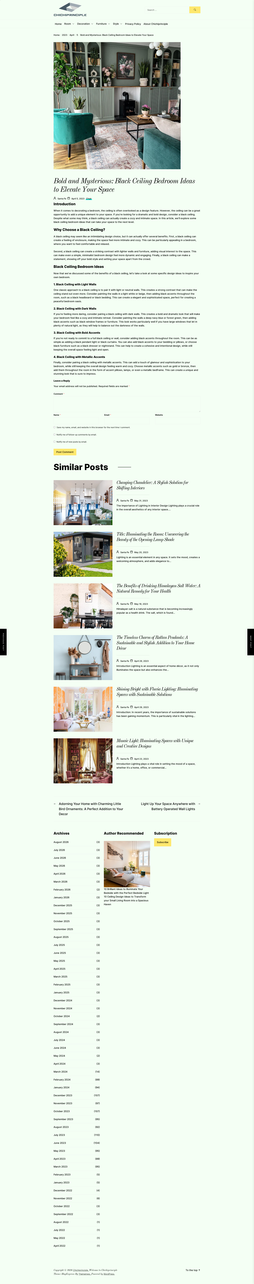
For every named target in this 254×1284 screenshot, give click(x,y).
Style (116, 24)
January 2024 (61, 1087)
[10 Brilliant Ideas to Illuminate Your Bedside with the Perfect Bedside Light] (127, 864)
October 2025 (62, 921)
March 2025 (60, 976)
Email (107, 415)
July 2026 (59, 850)
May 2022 (59, 1238)
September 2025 (63, 929)
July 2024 (59, 1040)
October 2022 (62, 1206)
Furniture (101, 24)
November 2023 (63, 1103)
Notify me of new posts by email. (71, 442)
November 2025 (63, 913)
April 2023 (59, 1158)
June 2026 (60, 857)
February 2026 (62, 889)
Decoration (83, 24)
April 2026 (59, 873)
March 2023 (60, 1166)
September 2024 (63, 1024)
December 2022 (63, 1190)
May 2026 (59, 865)
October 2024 (62, 1016)
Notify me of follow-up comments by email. (76, 434)
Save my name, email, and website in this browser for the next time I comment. (93, 427)
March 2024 (60, 1071)
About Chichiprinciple (156, 24)
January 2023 (61, 1182)
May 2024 (59, 1055)
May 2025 (59, 960)
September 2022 (63, 1214)
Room (67, 24)
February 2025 (62, 984)
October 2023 (62, 1111)
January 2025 (61, 992)
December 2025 (63, 905)
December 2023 (63, 1095)
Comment (59, 394)
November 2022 (63, 1198)
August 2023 (61, 1127)
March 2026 (60, 881)
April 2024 (59, 1063)
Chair (89, 198)
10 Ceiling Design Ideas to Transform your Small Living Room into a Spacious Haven (126, 900)
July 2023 (59, 1135)
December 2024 (63, 1000)
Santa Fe (62, 198)
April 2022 (59, 1245)
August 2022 (61, 1222)
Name (57, 415)
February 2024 (62, 1079)
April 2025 (59, 968)
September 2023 (63, 1119)
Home (58, 24)
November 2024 (63, 1008)
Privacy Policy (133, 24)
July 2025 (59, 945)
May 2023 (59, 1150)
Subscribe (162, 842)
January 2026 (61, 897)
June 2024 (60, 1047)
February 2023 (62, 1174)
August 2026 (61, 842)
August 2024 (61, 1032)
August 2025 (61, 937)
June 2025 (60, 953)
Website (159, 415)
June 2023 (60, 1143)
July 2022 (59, 1230)
